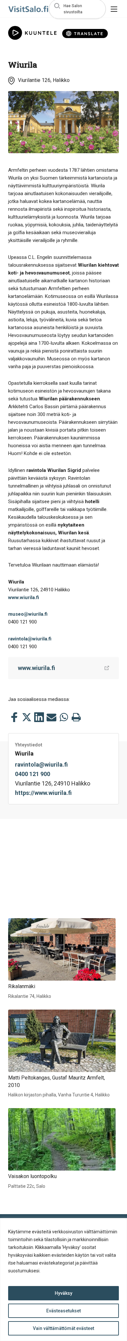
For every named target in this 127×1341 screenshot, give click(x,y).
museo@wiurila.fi (28, 614)
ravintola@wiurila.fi (29, 639)
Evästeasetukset (63, 1310)
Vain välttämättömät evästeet (63, 1328)
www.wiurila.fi (23, 597)
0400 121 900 (32, 774)
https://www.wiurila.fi (43, 792)
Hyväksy (63, 1293)
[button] (77, 9)
